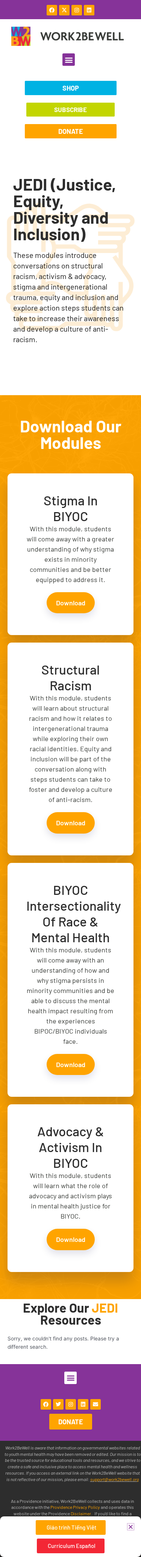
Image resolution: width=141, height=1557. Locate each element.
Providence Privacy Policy (75, 1507)
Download (70, 603)
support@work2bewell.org (114, 1479)
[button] (68, 59)
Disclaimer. (82, 1513)
